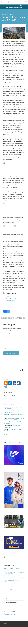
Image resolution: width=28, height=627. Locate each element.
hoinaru (6, 414)
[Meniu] (26, 2)
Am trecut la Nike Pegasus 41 (11, 575)
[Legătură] (5, 2)
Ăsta (7, 187)
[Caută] (21, 2)
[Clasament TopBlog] (9, 614)
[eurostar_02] (19, 228)
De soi (12, 14)
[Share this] (5, 311)
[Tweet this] (8, 311)
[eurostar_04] (8, 228)
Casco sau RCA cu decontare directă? (13, 578)
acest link (19, 395)
